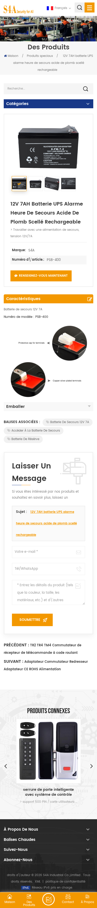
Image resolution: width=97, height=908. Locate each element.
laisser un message (48, 899)
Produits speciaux (40, 56)
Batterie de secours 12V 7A (69, 422)
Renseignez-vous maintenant (43, 275)
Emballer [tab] (15, 406)
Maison (13, 56)
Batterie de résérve (25, 439)
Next (91, 766)
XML (38, 881)
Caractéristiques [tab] (23, 299)
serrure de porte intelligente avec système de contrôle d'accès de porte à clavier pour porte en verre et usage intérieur (48, 792)
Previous (5, 766)
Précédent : (16, 645)
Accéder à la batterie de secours (35, 430)
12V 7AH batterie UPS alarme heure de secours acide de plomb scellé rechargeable (46, 523)
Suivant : (13, 661)
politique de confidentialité (65, 881)
